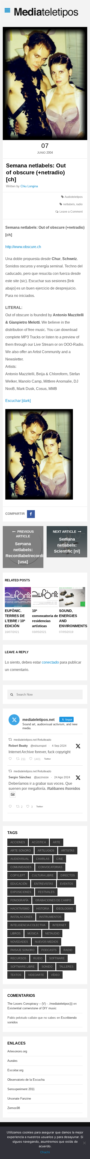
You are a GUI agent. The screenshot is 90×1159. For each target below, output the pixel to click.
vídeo (55, 975)
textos (15, 975)
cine (59, 858)
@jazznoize (41, 777)
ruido (37, 958)
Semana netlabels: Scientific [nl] (67, 545)
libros (15, 933)
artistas (67, 850)
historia (42, 908)
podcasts (49, 950)
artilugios (46, 850)
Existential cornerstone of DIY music (32, 1008)
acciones (17, 842)
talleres (66, 966)
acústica (39, 842)
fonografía (19, 900)
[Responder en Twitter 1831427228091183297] (11, 759)
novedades (19, 941)
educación (18, 883)
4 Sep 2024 (59, 745)
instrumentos (50, 917)
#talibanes (55, 788)
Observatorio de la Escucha (26, 1079)
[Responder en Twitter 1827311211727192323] (11, 807)
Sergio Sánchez (20, 777)
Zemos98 (13, 1108)
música (32, 933)
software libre (22, 966)
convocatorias (50, 867)
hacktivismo (19, 908)
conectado (50, 662)
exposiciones (20, 892)
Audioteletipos (74, 197)
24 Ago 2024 (62, 777)
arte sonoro (20, 850)
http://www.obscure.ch (23, 247)
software (57, 958)
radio (79, 204)
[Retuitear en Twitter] (10, 739)
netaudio (52, 933)
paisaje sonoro (22, 950)
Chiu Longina (29, 186)
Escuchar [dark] (18, 401)
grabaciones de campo (53, 900)
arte (56, 842)
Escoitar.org (15, 1070)
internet (59, 925)
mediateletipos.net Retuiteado (32, 739)
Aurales (12, 1060)
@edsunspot (38, 745)
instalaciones (21, 917)
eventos (66, 883)
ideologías (64, 908)
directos (67, 875)
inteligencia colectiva (27, 925)
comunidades (20, 867)
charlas (42, 858)
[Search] (11, 694)
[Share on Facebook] (31, 514)
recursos (18, 958)
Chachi (45, 1152)
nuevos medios (46, 941)
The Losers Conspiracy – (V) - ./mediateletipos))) (39, 1003)
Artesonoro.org (17, 1051)
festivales (46, 892)
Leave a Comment (71, 211)
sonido (47, 966)
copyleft (17, 875)
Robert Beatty (18, 745)
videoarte (36, 975)
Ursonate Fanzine (19, 1098)
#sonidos (72, 788)
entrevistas (43, 883)
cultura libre (43, 875)
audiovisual (19, 858)
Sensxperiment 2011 (21, 1089)
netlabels (69, 204)
